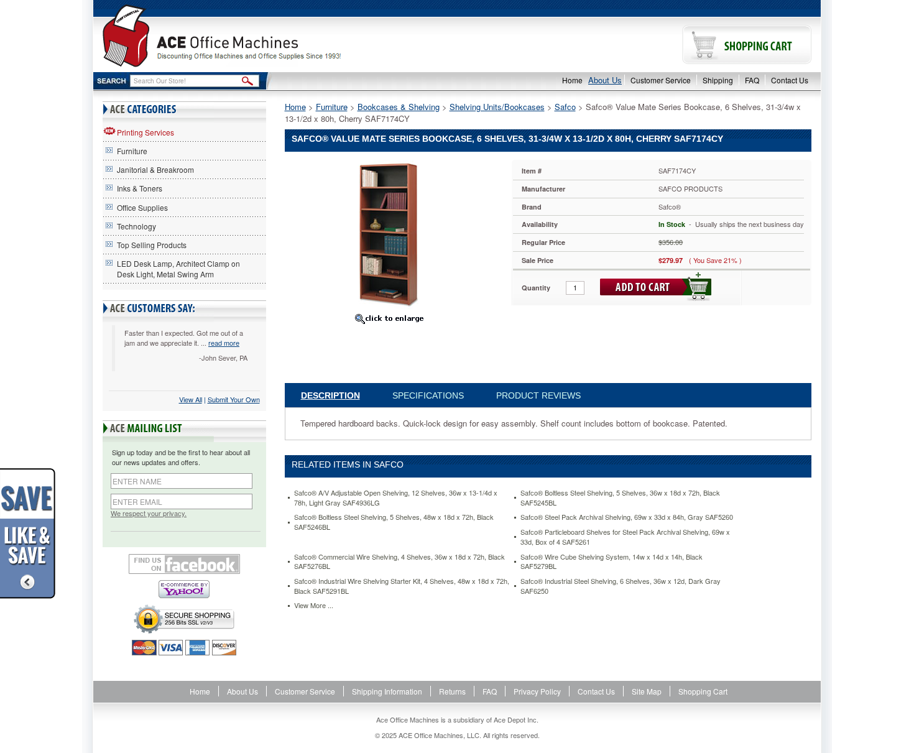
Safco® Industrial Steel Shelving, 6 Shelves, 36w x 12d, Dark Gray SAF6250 (620, 586)
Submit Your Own (234, 399)
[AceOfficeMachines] (275, 35)
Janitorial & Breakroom (155, 169)
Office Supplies (142, 207)
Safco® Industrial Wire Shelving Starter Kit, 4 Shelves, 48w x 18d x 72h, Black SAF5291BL (401, 586)
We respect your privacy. (149, 513)
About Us (605, 80)
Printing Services (145, 132)
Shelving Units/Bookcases (497, 107)
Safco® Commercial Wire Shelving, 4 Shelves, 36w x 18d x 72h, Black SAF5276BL (399, 561)
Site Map (647, 691)
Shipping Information (387, 691)
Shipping (718, 80)
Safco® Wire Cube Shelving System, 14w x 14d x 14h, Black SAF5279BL (611, 561)
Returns (452, 691)
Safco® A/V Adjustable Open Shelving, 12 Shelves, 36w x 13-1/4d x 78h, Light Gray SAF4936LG (395, 497)
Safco (565, 107)
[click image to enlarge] (389, 318)
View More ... (313, 605)
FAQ (752, 80)
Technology (136, 226)
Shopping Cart (702, 691)
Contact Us (789, 80)
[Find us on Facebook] (184, 564)
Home (572, 80)
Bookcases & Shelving (399, 107)
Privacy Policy (537, 691)
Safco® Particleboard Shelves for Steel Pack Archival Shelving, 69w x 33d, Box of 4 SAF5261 (625, 537)
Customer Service (660, 80)
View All (190, 399)
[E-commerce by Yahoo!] (184, 589)
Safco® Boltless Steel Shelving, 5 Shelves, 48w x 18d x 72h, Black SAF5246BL (394, 522)
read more (223, 343)
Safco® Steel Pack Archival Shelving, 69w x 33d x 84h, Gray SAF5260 (626, 517)
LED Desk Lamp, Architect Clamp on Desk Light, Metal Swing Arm (178, 268)
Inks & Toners (139, 188)
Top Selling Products (152, 244)
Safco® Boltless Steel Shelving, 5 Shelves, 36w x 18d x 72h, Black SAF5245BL (620, 497)
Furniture (132, 151)
